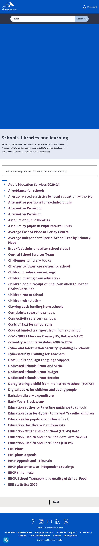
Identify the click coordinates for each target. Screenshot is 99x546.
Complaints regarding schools (31, 312)
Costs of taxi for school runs (30, 324)
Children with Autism (25, 300)
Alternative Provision (25, 208)
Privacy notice (71, 535)
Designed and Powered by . (49, 540)
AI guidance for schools (26, 190)
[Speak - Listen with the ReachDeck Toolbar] (6, 540)
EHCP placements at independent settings (41, 466)
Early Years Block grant (26, 401)
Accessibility (86, 532)
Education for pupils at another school (38, 419)
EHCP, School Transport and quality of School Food (47, 478)
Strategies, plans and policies (51, 144)
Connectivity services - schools (32, 318)
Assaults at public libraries (29, 220)
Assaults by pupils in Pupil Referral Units (40, 226)
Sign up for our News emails (18, 532)
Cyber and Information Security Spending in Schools (48, 348)
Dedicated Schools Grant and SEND (35, 366)
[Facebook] (32, 521)
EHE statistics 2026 (22, 484)
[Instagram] (41, 521)
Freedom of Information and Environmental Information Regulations (33, 148)
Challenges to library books (29, 260)
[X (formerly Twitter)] (66, 521)
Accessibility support (67, 532)
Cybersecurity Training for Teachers (36, 354)
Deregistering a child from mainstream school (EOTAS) (51, 383)
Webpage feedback (44, 532)
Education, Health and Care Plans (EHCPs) (40, 443)
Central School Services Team (31, 254)
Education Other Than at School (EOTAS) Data (43, 431)
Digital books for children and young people (42, 389)
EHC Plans (16, 449)
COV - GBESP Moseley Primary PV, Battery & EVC (45, 336)
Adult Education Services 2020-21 (34, 184)
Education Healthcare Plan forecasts (36, 425)
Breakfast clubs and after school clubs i (39, 248)
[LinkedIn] (57, 521)
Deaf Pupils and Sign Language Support (39, 360)
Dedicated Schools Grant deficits (33, 378)
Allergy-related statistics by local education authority (50, 196)
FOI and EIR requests (11, 152)
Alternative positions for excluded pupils (40, 202)
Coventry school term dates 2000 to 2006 (40, 342)
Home (4, 144)
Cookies (22, 535)
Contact (57, 535)
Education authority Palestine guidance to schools (47, 407)
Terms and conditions (39, 535)
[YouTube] (49, 521)
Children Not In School (25, 295)
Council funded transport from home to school (44, 330)
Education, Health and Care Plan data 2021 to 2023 (47, 437)
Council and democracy (22, 144)
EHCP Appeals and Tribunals (30, 461)
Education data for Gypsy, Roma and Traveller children (51, 413)
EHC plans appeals (22, 455)
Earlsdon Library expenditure (31, 395)
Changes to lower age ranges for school (39, 266)
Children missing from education (34, 278)
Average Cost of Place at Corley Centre (38, 232)
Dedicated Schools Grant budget (33, 372)
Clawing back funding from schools (35, 306)
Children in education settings (32, 272)
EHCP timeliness (20, 472)
